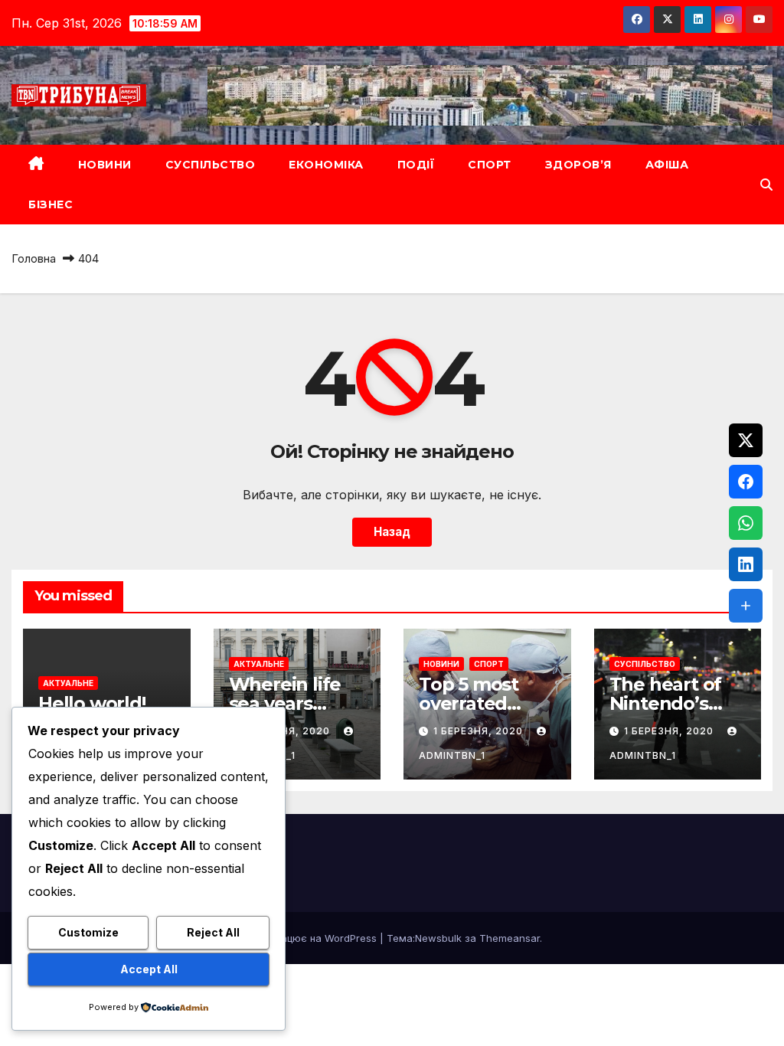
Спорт (489, 165)
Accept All (149, 969)
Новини (105, 165)
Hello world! (92, 703)
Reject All (213, 932)
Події (416, 165)
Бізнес (50, 204)
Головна (33, 258)
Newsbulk (438, 938)
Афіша (667, 165)
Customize (88, 932)
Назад (392, 532)
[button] (766, 184)
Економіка (326, 165)
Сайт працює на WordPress (311, 938)
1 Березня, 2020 (479, 731)
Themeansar (509, 938)
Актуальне (68, 683)
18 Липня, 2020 (288, 731)
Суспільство (210, 165)
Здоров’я (578, 165)
